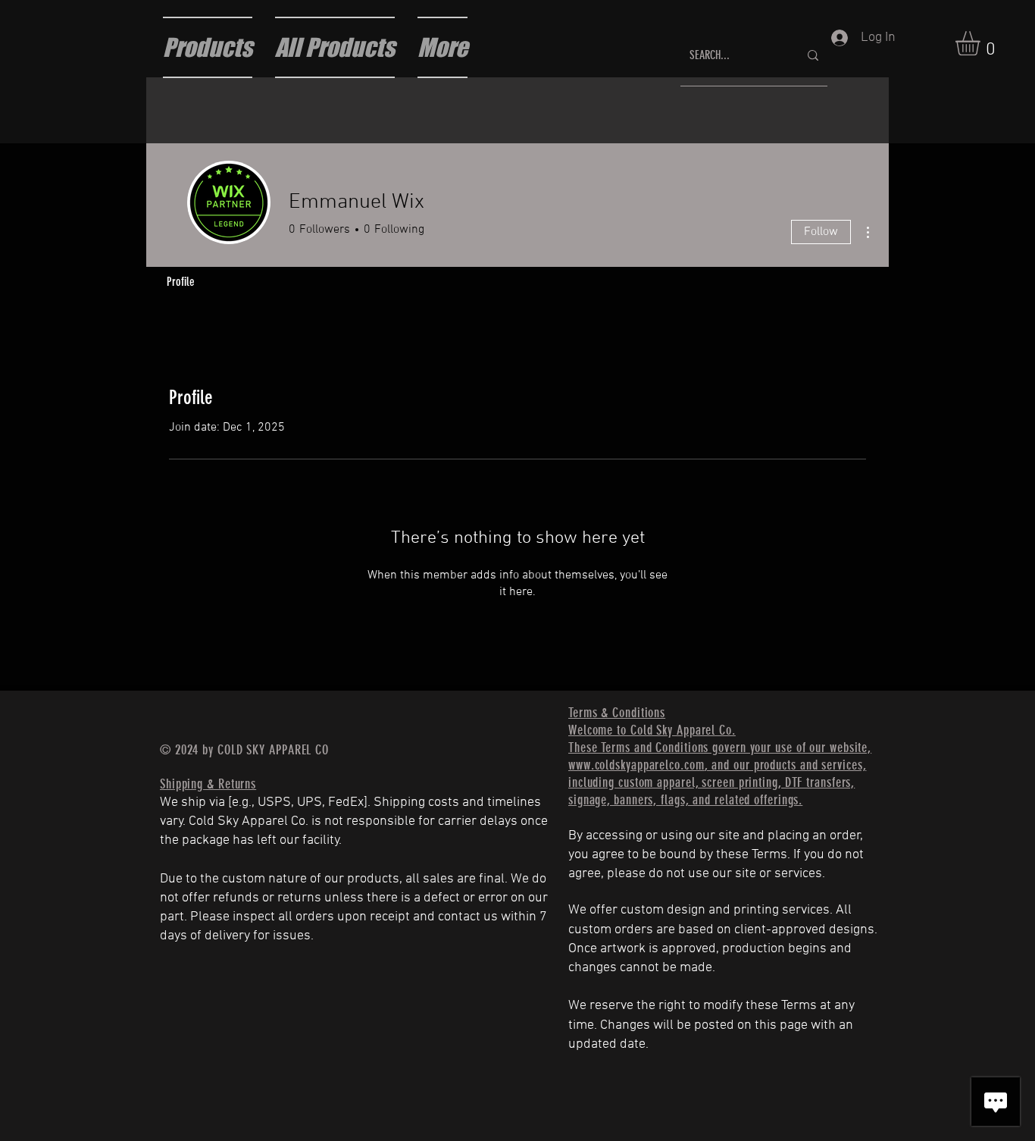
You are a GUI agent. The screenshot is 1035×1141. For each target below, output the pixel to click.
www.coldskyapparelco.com (636, 765)
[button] (981, 43)
